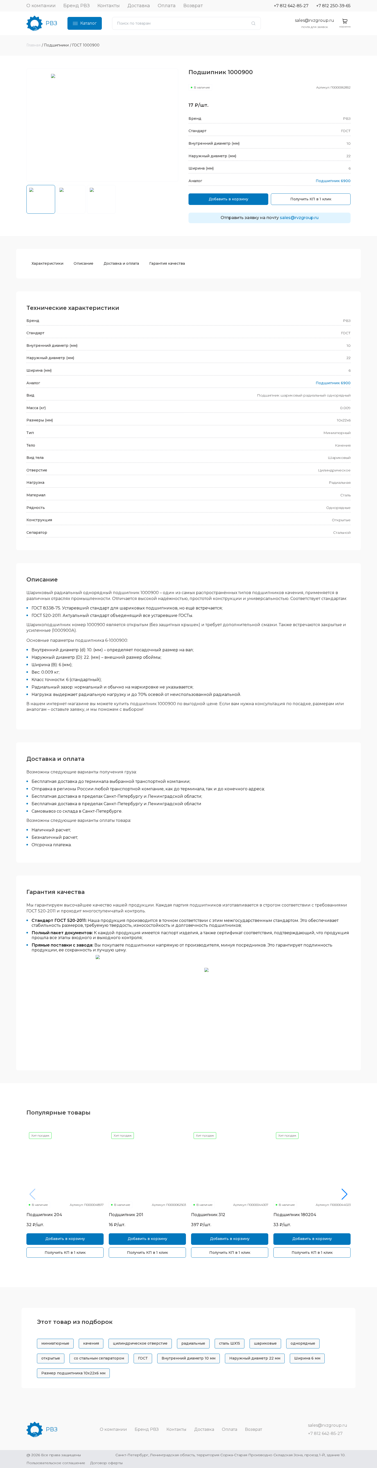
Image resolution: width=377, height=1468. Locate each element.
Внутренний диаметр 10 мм (188, 1358)
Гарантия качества (167, 263)
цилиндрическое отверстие (140, 1343)
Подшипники (56, 45)
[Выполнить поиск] (253, 23)
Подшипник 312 (208, 1214)
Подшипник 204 (44, 1214)
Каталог (88, 23)
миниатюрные (55, 1343)
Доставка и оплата (121, 263)
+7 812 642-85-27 (291, 5)
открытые (50, 1358)
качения (91, 1343)
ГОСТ (143, 1358)
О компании (41, 5)
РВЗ (51, 23)
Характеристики (47, 263)
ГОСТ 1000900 (86, 45)
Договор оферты (106, 1463)
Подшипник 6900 (333, 181)
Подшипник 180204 (294, 1214)
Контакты (108, 5)
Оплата (167, 5)
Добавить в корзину (228, 199)
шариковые (265, 1343)
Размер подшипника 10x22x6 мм (73, 1373)
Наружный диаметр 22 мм (254, 1358)
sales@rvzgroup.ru (314, 20)
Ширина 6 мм (307, 1358)
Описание (83, 263)
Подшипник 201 (126, 1214)
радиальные (193, 1343)
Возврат (193, 5)
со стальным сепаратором (99, 1358)
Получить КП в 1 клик (310, 199)
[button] (344, 1194)
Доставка (138, 5)
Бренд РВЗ (76, 5)
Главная (33, 45)
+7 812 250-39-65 (333, 5)
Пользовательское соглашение (55, 1463)
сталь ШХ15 (229, 1343)
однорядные (303, 1343)
